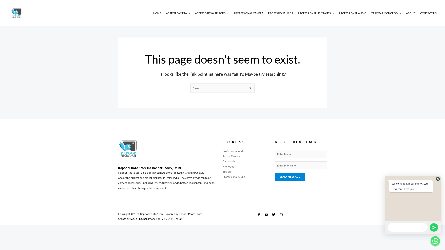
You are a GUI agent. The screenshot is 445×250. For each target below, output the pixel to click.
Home (157, 13)
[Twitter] (273, 214)
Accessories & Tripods (210, 13)
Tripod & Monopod (384, 13)
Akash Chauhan (139, 218)
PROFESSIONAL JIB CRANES (314, 13)
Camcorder (229, 161)
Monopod (228, 166)
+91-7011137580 (171, 218)
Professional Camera (248, 13)
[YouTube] (266, 214)
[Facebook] (258, 214)
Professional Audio (352, 13)
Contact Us (428, 13)
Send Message (290, 176)
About (410, 13)
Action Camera (176, 13)
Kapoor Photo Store (130, 172)
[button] (438, 179)
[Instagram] (281, 214)
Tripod (226, 171)
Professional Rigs (280, 13)
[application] (188, 13)
